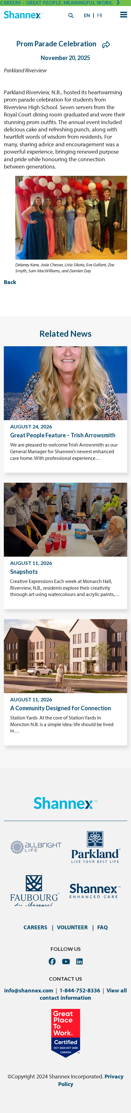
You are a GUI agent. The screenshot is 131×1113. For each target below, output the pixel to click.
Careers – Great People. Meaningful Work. (56, 2)
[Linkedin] (79, 961)
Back (10, 282)
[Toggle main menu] (122, 15)
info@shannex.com (28, 990)
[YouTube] (66, 961)
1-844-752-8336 (79, 990)
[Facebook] (52, 961)
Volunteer (72, 927)
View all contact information (83, 994)
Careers (35, 927)
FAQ (102, 927)
